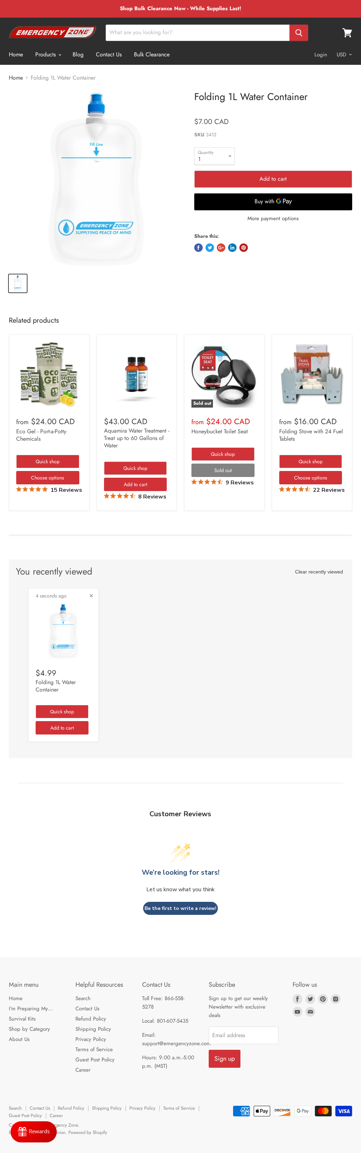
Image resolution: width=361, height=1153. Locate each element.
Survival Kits (22, 1019)
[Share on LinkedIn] (232, 247)
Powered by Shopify (87, 1132)
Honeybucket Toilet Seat (219, 431)
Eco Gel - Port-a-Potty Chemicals (41, 435)
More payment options (273, 219)
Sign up (224, 1058)
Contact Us (109, 54)
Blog (78, 54)
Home (16, 54)
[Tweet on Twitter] (210, 247)
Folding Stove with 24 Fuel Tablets (311, 435)
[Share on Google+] (221, 247)
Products (46, 54)
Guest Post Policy (95, 1060)
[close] (91, 595)
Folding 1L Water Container (56, 686)
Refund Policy (90, 1019)
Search (83, 998)
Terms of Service (94, 1049)
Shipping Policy (93, 1029)
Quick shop (48, 461)
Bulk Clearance (152, 54)
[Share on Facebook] (198, 247)
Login (320, 54)
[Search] (298, 33)
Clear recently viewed (319, 572)
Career (83, 1070)
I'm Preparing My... (31, 1008)
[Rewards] (34, 1131)
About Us (19, 1039)
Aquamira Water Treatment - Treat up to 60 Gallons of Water (136, 438)
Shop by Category (29, 1029)
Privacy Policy (90, 1039)
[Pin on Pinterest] (243, 247)
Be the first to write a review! (180, 908)
